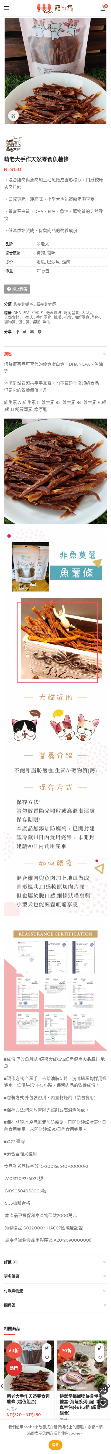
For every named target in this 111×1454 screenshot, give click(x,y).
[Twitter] (24, 331)
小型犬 (27, 317)
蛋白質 (24, 322)
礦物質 (10, 322)
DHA (17, 312)
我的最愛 (103, 1402)
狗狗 (96, 317)
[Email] (32, 331)
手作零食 (43, 317)
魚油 (46, 322)
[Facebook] (18, 331)
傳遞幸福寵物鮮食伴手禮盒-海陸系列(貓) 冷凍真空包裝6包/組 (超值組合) (82, 1404)
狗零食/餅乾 (23, 304)
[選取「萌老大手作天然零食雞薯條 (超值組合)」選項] (46, 1348)
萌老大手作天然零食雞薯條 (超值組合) (28, 1399)
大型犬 (87, 312)
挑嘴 (57, 317)
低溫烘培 (53, 312)
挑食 (68, 317)
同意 (55, 1445)
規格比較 (103, 1389)
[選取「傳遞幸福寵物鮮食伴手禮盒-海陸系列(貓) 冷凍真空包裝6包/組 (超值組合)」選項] (99, 1348)
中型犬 (37, 312)
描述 (8, 353)
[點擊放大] (13, 115)
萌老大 (12, 1408)
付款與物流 (13, 1290)
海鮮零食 (81, 317)
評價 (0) (11, 1261)
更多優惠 (11, 1276)
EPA (26, 312)
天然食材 (11, 317)
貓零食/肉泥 (46, 304)
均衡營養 (71, 312)
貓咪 (36, 322)
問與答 (9, 1305)
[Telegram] (39, 331)
